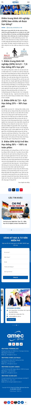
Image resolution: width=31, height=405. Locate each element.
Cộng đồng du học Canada (18, 138)
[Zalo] (17, 344)
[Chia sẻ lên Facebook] (9, 189)
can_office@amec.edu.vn (11, 372)
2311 (14, 380)
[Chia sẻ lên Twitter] (13, 189)
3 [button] (16, 325)
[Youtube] (13, 344)
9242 (11, 380)
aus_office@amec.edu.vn (11, 363)
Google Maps (7, 319)
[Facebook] (9, 344)
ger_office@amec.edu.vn (11, 354)
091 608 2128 (8, 314)
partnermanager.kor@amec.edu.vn (13, 381)
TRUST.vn (19, 391)
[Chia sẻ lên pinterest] (21, 189)
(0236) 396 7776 (16, 314)
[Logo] (15, 2)
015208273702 (10, 352)
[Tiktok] (21, 344)
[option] (15, 9)
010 (8, 380)
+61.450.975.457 (11, 362)
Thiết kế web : (13, 391)
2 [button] (14, 325)
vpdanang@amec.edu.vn (11, 316)
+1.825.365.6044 (11, 371)
